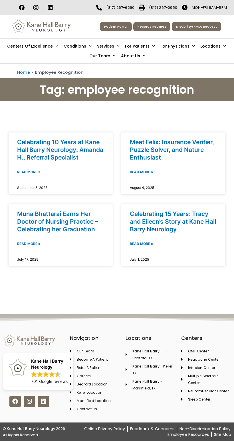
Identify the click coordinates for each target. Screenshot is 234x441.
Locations (210, 46)
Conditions (75, 46)
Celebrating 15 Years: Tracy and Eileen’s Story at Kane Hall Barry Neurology (173, 221)
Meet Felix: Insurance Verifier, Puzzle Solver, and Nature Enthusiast (172, 149)
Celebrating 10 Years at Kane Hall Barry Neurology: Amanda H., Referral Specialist (60, 149)
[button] (38, 371)
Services (105, 46)
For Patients (137, 46)
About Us (130, 56)
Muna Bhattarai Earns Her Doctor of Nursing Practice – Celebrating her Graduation (57, 221)
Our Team (99, 56)
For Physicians (174, 46)
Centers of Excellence (30, 46)
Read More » (29, 172)
